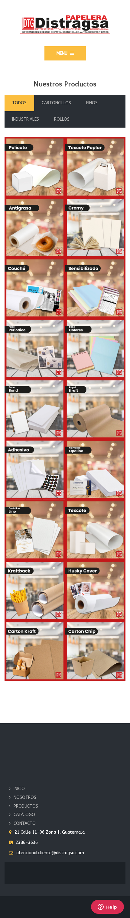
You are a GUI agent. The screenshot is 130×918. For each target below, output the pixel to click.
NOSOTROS (25, 797)
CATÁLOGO (24, 814)
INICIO (19, 788)
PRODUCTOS (26, 806)
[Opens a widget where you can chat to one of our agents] (107, 907)
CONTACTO (25, 823)
